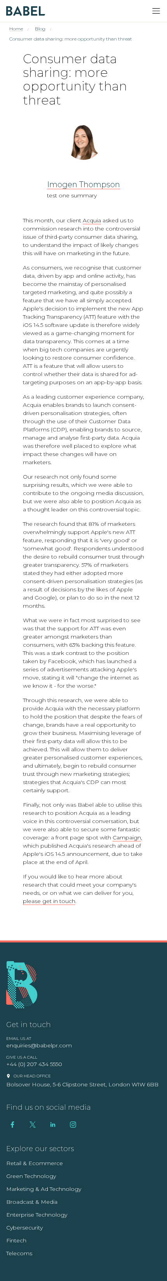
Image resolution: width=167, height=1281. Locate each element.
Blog (40, 29)
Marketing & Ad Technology (43, 1188)
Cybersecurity (24, 1227)
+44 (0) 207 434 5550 (34, 1064)
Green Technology (31, 1176)
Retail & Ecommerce (34, 1163)
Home (16, 29)
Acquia (92, 220)
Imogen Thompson (83, 184)
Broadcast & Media (31, 1201)
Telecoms (19, 1253)
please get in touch (49, 901)
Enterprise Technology (36, 1214)
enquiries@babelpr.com (39, 1045)
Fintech (16, 1240)
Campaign (127, 837)
